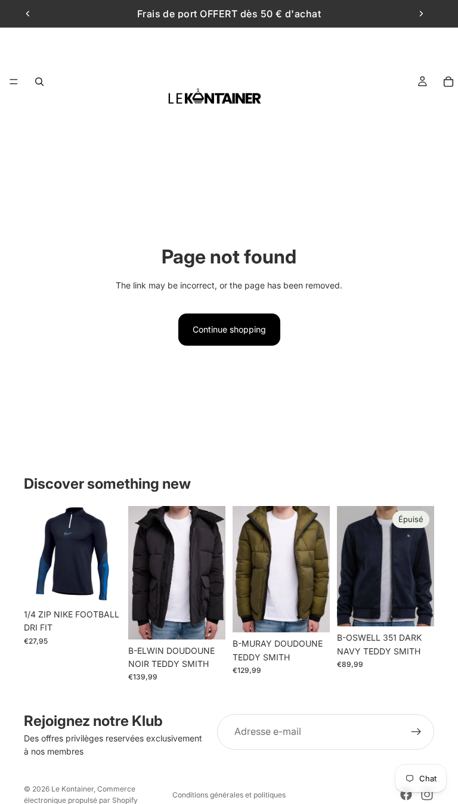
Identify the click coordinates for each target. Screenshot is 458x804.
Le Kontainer (72, 788)
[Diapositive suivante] (421, 14)
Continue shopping (229, 329)
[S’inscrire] (416, 731)
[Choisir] (207, 621)
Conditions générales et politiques (229, 794)
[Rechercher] (39, 82)
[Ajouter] (102, 584)
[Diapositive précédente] (28, 14)
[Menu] (13, 81)
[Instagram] (427, 794)
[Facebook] (406, 794)
